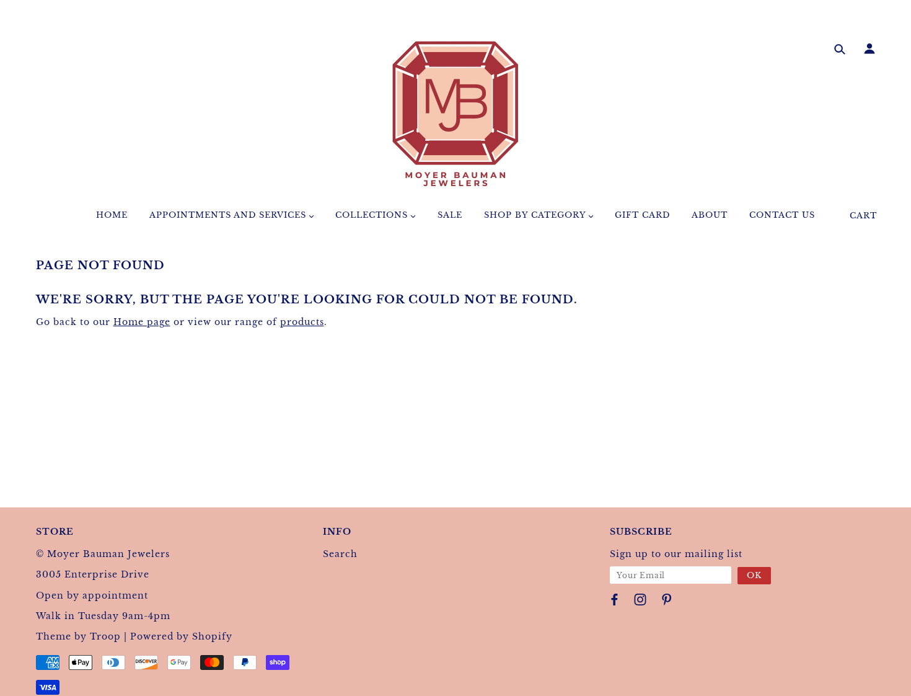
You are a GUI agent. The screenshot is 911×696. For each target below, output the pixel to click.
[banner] (455, 113)
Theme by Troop (78, 636)
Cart (863, 215)
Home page (141, 322)
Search (340, 554)
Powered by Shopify (181, 636)
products (302, 322)
